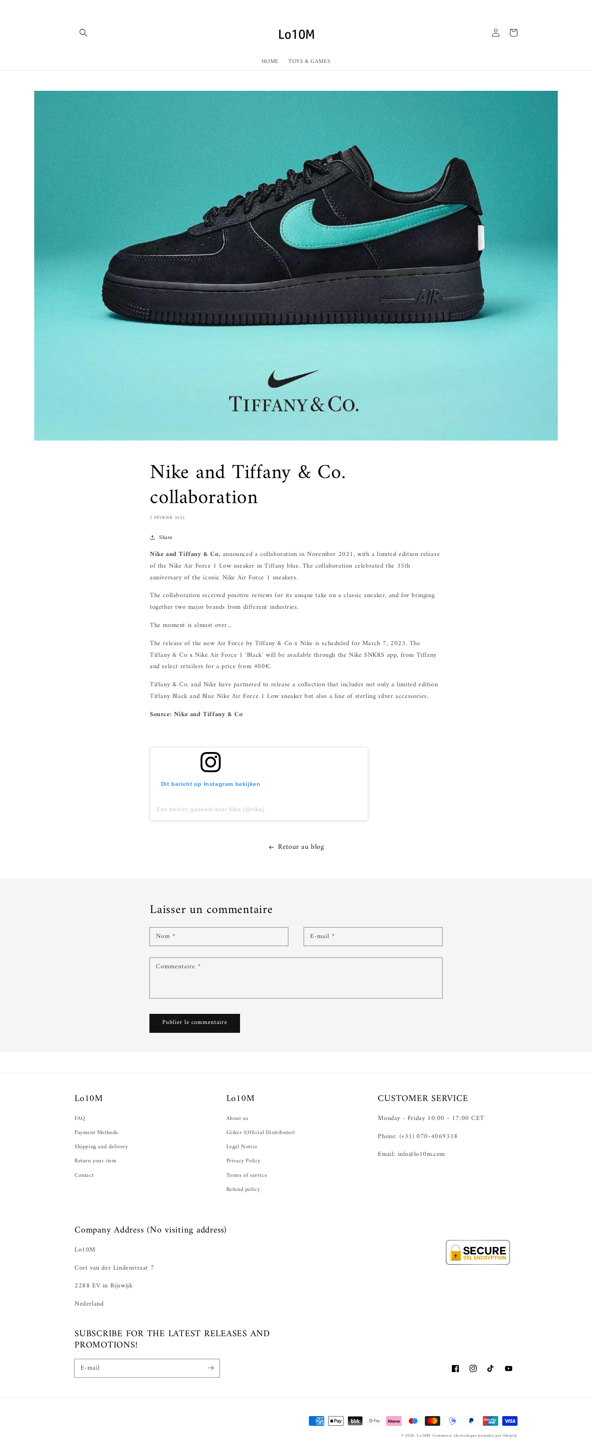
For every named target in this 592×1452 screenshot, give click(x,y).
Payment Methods (96, 1133)
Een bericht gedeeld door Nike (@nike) (211, 809)
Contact (84, 1175)
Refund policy (243, 1190)
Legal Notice (242, 1147)
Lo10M (424, 1435)
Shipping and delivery (101, 1147)
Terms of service (246, 1175)
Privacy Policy (243, 1161)
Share (166, 538)
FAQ (80, 1119)
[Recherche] (83, 33)
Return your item (96, 1161)
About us (237, 1119)
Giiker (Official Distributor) (260, 1133)
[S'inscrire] (210, 1368)
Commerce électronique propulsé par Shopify (475, 1435)
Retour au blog (301, 847)
